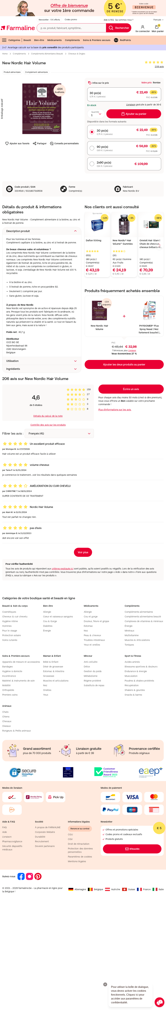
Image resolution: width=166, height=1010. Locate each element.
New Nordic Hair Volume (99, 327)
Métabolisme (90, 676)
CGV (70, 839)
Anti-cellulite (90, 662)
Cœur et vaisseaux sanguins (58, 616)
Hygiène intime (10, 621)
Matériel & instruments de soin (18, 680)
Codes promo (71, 19)
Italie (161, 889)
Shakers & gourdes (135, 690)
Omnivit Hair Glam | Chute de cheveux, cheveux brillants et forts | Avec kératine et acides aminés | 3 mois (150, 244)
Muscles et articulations (56, 680)
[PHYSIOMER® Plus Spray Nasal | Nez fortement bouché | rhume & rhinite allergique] (148, 310)
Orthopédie (8, 690)
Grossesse (48, 676)
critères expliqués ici (62, 568)
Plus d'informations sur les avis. (114, 409)
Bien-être (39, 40)
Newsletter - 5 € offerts (49, 20)
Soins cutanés (9, 640)
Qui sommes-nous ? (124, 20)
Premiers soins (10, 694)
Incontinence (9, 676)
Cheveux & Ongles (76, 54)
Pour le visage (9, 630)
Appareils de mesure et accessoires (21, 662)
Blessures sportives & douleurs (141, 666)
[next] (159, 245)
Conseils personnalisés (66, 143)
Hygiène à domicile (12, 671)
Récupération (132, 685)
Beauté (27, 40)
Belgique (98, 889)
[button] (41, 231)
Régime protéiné (92, 680)
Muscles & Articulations (137, 640)
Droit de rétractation (78, 844)
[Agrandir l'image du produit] (41, 108)
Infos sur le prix (100, 83)
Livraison (131, 104)
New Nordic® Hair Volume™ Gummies (123, 242)
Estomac (88, 626)
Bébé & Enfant (51, 662)
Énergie (47, 630)
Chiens (5, 716)
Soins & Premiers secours (96, 40)
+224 (59, 90)
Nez (86, 630)
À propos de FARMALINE (47, 827)
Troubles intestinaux (94, 640)
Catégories (14, 40)
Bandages (7, 666)
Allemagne (80, 889)
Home (5, 54)
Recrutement (42, 841)
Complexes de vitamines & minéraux (144, 621)
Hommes (7, 626)
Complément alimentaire (36, 72)
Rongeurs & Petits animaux (16, 730)
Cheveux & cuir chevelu (15, 616)
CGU (70, 834)
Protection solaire (11, 635)
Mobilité (6, 685)
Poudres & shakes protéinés (139, 680)
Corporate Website (45, 832)
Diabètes (48, 626)
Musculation (131, 676)
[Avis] (154, 62)
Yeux (45, 694)
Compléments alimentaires (139, 612)
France (146, 889)
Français (157, 20)
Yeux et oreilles (92, 644)
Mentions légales (77, 861)
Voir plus (83, 552)
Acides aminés (132, 662)
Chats (5, 712)
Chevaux (7, 721)
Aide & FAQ (109, 20)
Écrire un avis (131, 389)
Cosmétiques (9, 612)
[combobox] (96, 113)
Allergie (47, 612)
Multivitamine (132, 635)
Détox (87, 666)
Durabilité (40, 836)
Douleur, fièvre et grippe (96, 621)
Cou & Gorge (50, 621)
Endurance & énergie (136, 671)
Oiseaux (6, 726)
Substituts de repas (94, 685)
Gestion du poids (92, 671)
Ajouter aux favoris (19, 143)
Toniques (129, 644)
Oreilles (47, 690)
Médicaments (54, 40)
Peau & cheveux (92, 635)
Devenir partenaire (44, 846)
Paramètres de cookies (80, 856)
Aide (4, 832)
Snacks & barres (133, 694)
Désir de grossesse (53, 666)
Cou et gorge (91, 616)
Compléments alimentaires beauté (47, 54)
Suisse (131, 889)
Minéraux (129, 630)
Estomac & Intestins (53, 671)
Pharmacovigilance (12, 841)
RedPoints (125, 40)
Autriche (115, 889)
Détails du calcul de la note (48, 416)
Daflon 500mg (93, 240)
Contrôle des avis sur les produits (48, 425)
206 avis (159, 66)
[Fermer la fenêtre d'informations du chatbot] (105, 984)
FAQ (4, 827)
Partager (42, 143)
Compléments (72, 40)
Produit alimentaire (12, 72)
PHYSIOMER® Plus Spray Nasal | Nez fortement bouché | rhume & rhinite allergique (149, 329)
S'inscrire (134, 849)
